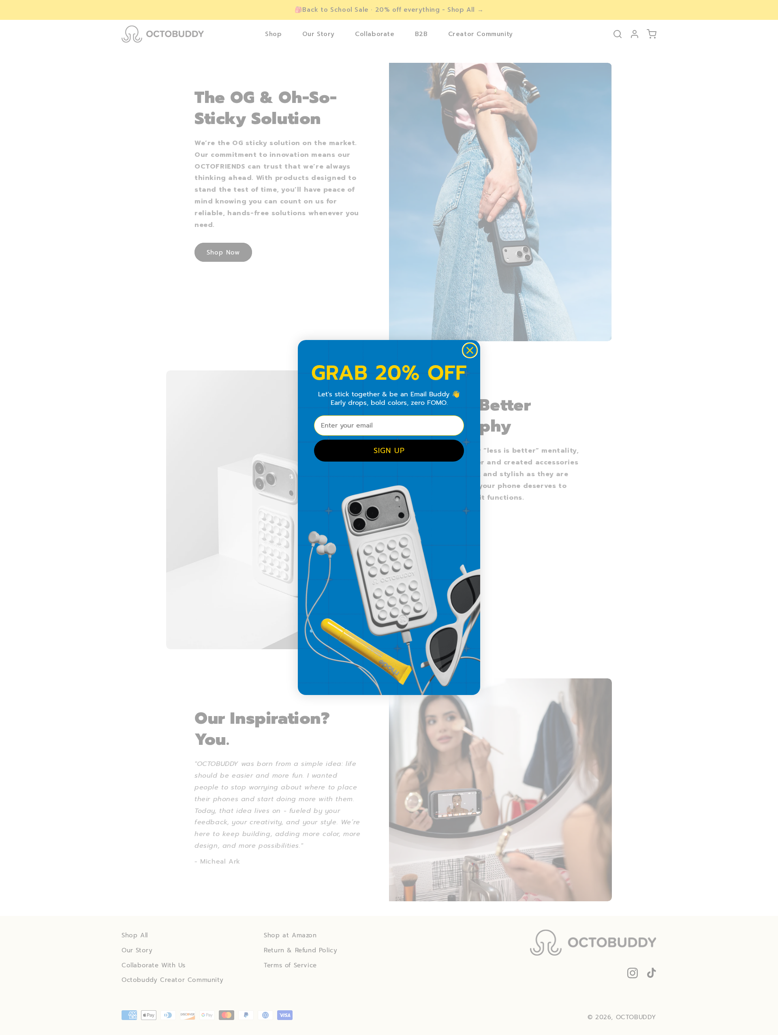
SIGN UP (389, 450)
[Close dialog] (470, 350)
